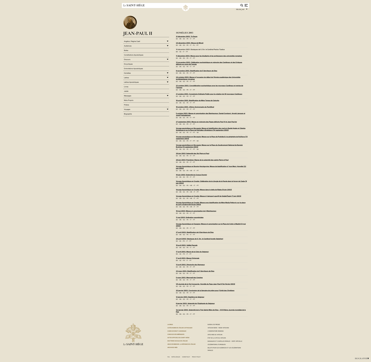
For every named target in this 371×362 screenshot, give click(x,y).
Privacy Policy (196, 357)
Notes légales (175, 357)
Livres (126, 87)
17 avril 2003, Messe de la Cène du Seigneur (192, 252)
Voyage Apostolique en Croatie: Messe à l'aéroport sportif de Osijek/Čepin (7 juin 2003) (208, 196)
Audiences (127, 46)
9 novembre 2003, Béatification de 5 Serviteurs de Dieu (196, 71)
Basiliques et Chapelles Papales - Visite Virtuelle (225, 341)
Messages (127, 96)
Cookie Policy (186, 357)
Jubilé (126, 91)
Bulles (126, 50)
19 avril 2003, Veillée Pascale (186, 245)
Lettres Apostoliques (131, 82)
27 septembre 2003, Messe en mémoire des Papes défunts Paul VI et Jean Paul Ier (206, 122)
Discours (127, 59)
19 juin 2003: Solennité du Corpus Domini (191, 175)
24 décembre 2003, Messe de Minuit (189, 43)
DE (177, 39)
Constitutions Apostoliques (133, 55)
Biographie (362, 358)
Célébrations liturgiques (217, 344)
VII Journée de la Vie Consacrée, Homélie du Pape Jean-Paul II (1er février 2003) (205, 284)
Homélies (127, 73)
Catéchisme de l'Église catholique (179, 328)
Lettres (126, 78)
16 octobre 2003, (195, 107)
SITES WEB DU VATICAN (215, 334)
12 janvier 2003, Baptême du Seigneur (190, 297)
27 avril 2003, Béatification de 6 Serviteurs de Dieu (195, 232)
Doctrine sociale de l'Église (177, 341)
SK (198, 132)
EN (180, 39)
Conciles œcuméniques (175, 334)
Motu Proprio (128, 100)
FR (187, 39)
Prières (126, 105)
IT (190, 39)
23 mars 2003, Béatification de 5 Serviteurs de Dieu (195, 271)
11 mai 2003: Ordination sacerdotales (189, 217)
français (240, 9)
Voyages (127, 109)
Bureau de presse (214, 324)
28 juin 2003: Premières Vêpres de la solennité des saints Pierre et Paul (202, 160)
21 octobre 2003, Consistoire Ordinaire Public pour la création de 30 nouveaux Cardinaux (209, 94)
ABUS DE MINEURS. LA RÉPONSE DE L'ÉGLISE (181, 344)
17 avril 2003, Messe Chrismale (187, 258)
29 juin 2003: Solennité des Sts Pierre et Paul (192, 153)
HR (191, 170)
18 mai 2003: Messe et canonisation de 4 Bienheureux (196, 211)
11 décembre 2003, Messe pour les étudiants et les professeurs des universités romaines (209, 56)
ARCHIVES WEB (172, 347)
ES (184, 39)
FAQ (168, 357)
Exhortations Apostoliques (133, 68)
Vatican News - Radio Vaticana (218, 328)
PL (194, 45)
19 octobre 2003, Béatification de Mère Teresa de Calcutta (197, 100)
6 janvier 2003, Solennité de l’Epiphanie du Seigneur (195, 303)
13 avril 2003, (190, 265)
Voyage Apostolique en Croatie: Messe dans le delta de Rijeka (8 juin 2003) (204, 190)
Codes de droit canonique (176, 331)
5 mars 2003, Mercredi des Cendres (189, 278)
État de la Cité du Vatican (217, 338)
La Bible (170, 324)
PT (194, 39)
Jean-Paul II (137, 33)
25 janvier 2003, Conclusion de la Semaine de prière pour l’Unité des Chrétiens (205, 290)
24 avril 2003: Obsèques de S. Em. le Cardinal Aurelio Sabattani (199, 239)
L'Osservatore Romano (216, 331)
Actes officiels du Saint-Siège (178, 337)
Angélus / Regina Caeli (132, 41)
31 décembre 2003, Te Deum (186, 36)
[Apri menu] (246, 5)
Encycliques (128, 64)
